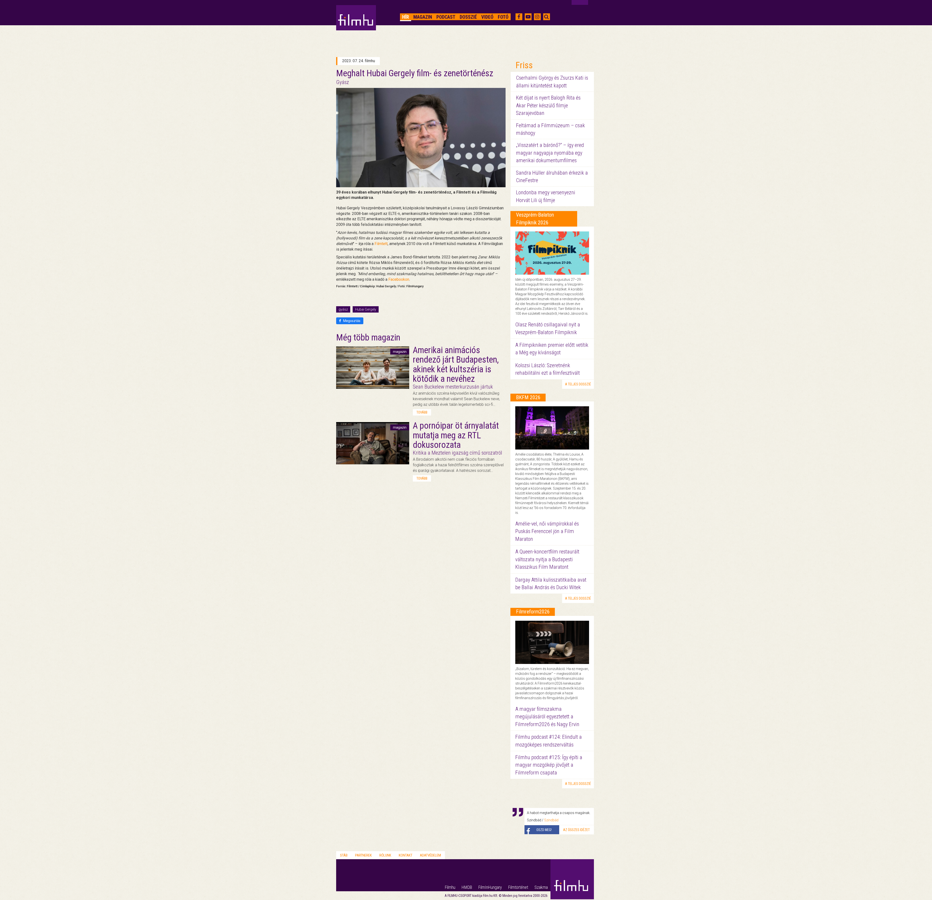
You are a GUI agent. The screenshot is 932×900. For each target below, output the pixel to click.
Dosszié (468, 17)
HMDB (467, 887)
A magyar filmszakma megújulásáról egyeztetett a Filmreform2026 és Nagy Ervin (547, 716)
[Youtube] (528, 17)
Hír (405, 17)
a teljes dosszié (578, 384)
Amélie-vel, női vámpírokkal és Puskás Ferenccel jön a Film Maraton (547, 531)
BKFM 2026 (528, 397)
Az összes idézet (576, 830)
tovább (421, 412)
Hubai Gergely (365, 309)
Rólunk (385, 855)
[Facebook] (518, 17)
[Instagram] (537, 17)
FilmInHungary (490, 887)
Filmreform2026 (533, 612)
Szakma (541, 887)
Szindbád (551, 820)
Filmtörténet (518, 887)
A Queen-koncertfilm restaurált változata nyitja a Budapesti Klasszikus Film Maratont (547, 559)
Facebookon (398, 279)
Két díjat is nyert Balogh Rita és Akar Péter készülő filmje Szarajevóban (548, 105)
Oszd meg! (544, 830)
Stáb (344, 855)
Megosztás (351, 321)
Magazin (422, 17)
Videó (487, 17)
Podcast (445, 17)
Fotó (503, 17)
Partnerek (363, 855)
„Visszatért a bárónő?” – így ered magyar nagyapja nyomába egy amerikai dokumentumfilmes (550, 152)
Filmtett (381, 243)
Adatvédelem (430, 855)
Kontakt (405, 855)
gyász (343, 309)
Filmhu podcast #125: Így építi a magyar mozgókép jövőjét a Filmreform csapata (548, 765)
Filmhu (450, 887)
